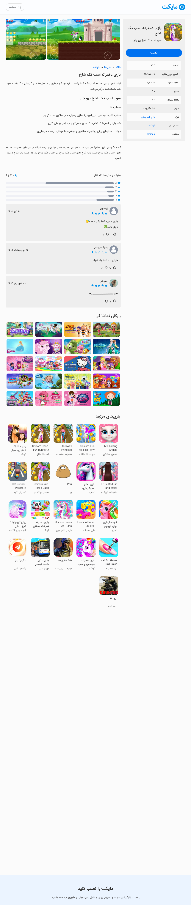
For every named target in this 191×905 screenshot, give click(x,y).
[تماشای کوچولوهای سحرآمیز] (20, 365)
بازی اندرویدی (148, 117)
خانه (118, 67)
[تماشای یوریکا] (20, 330)
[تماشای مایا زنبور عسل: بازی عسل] (77, 330)
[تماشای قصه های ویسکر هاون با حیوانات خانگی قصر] (48, 347)
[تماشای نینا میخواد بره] (106, 399)
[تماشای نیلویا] (106, 330)
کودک (152, 126)
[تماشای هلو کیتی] (77, 365)
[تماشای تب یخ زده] (106, 347)
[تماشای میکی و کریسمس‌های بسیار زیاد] (20, 382)
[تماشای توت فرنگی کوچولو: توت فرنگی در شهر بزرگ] (48, 399)
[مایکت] (173, 10)
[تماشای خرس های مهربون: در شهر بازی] (77, 347)
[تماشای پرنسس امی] (20, 347)
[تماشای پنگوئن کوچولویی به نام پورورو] (77, 382)
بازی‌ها (107, 67)
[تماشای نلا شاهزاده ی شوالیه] (48, 330)
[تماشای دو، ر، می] (106, 382)
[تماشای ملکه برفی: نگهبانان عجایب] (48, 382)
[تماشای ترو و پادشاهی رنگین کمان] (48, 365)
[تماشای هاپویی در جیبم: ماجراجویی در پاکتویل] (106, 365)
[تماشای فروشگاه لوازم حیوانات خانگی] (77, 399)
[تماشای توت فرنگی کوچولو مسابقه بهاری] (20, 399)
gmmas (151, 134)
